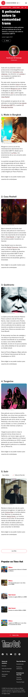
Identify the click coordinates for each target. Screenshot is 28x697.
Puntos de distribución (19, 667)
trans (17, 84)
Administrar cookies (5, 675)
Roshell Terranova (12, 247)
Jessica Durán (11, 516)
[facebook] (3, 654)
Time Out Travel (20, 682)
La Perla (14, 153)
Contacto (4, 666)
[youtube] (11, 654)
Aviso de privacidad (6, 668)
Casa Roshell (5, 97)
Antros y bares (16, 7)
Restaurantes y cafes (6, 7)
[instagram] (15, 654)
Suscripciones (19, 664)
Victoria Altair (9, 512)
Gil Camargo (18, 58)
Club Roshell (10, 237)
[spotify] (19, 654)
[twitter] (7, 654)
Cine (22, 7)
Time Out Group (6, 671)
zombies (21, 74)
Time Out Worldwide (19, 678)
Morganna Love (15, 89)
